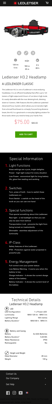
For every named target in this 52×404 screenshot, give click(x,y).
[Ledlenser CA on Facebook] (8, 394)
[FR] (26, 393)
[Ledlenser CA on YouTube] (21, 394)
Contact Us (11, 374)
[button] (33, 53)
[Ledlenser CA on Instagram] (14, 394)
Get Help (10, 384)
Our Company (12, 378)
